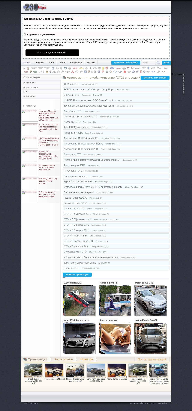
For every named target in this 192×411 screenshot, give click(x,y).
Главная (27, 62)
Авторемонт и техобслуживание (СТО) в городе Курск (107, 77)
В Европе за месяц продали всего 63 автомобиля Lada (39, 194)
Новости (40, 62)
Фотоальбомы (77, 276)
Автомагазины (30, 87)
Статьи (62, 62)
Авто (51, 62)
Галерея (91, 62)
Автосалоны (29, 82)
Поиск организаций (152, 359)
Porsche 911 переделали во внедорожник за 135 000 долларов (40, 154)
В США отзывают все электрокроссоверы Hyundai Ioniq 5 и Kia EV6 (40, 127)
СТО (25, 91)
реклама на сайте (137, 403)
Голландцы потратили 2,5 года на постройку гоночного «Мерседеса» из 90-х (41, 141)
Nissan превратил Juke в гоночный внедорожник (39, 167)
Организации (31, 77)
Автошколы (29, 96)
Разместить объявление (126, 62)
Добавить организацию (155, 78)
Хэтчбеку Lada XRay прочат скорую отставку (40, 181)
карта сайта (162, 403)
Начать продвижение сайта (52, 52)
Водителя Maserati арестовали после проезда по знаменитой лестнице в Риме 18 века (40, 115)
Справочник (76, 62)
